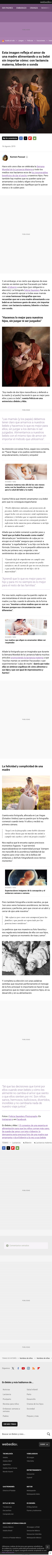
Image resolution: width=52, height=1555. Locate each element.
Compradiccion (8, 1514)
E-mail (34, 138)
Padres (6, 1416)
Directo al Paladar (9, 1490)
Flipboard (30, 138)
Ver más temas (9, 1424)
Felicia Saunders (32, 290)
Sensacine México (33, 1531)
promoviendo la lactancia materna (27, 657)
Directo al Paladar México (12, 1538)
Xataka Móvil (7, 1461)
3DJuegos (30, 1457)
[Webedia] (46, 2)
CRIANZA (34, 8)
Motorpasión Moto (33, 1494)
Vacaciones (41, 41)
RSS (34, 1368)
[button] (18, 156)
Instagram (7, 1119)
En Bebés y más (10, 482)
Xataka (5, 1457)
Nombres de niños (26, 1358)
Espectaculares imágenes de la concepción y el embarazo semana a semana (25, 892)
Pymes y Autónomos (34, 1510)
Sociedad (31, 1409)
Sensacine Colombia (34, 1534)
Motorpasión (31, 1490)
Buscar (48, 1434)
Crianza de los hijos (35, 1404)
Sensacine (30, 1474)
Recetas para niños (11, 1404)
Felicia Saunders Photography (23, 1116)
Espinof (29, 1477)
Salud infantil (32, 1389)
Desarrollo (31, 1399)
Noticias (6, 1389)
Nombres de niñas (43, 1358)
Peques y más (33, 1416)
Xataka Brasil (7, 1531)
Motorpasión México (34, 1538)
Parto (29, 1394)
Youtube (23, 1368)
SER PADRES (7, 8)
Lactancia (16, 1143)
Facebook (21, 138)
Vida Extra (30, 1461)
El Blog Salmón (32, 1507)
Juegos (21, 41)
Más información (8, 1552)
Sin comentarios (11, 138)
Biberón (28, 1143)
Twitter (25, 138)
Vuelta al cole (10, 41)
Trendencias (7, 1507)
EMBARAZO (21, 8)
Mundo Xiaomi (8, 1472)
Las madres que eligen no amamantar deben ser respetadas (25, 641)
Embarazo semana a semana (11, 1410)
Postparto (7, 1399)
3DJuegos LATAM (33, 1527)
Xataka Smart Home (10, 1468)
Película (30, 41)
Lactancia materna (44, 1143)
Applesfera (7, 1464)
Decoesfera (7, 1510)
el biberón (12, 287)
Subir (42, 1444)
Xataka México (8, 1527)
